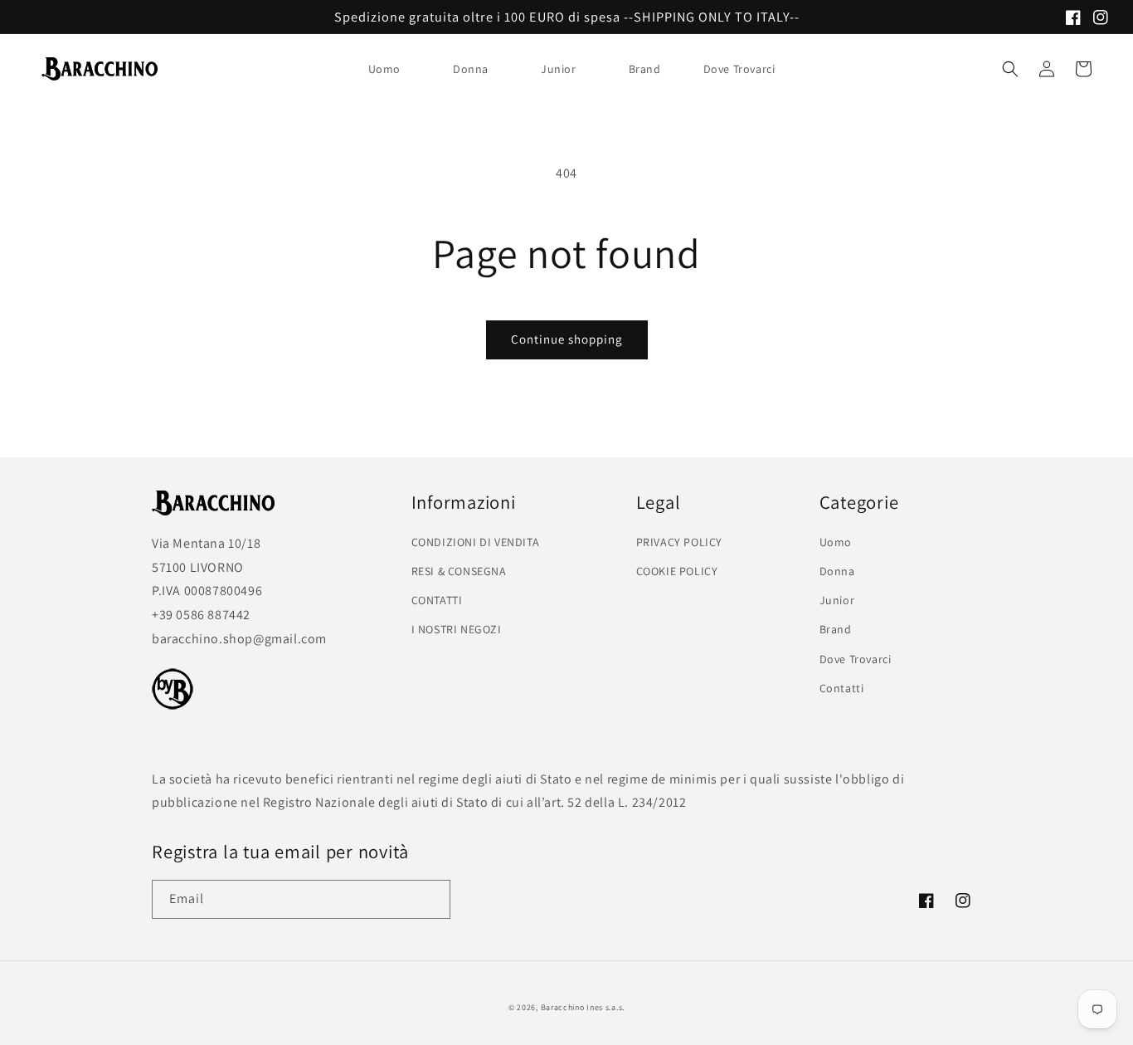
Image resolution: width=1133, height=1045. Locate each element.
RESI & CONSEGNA (459, 571)
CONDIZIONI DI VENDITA (475, 542)
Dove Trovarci (855, 659)
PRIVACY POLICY (679, 542)
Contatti (841, 688)
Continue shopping (567, 339)
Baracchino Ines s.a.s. (583, 1007)
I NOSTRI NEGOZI (456, 629)
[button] (390, 68)
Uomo (384, 68)
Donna (471, 68)
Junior (558, 68)
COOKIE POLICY (677, 571)
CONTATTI (437, 600)
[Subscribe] (431, 899)
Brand (645, 68)
